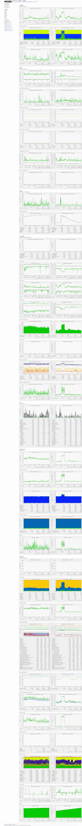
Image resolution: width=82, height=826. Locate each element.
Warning (6, 6)
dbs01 (5, 16)
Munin (14, 825)
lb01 (5, 17)
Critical (5, 5)
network (25, 1)
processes (31, 1)
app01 (20, 0)
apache (18, 1)
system (35, 1)
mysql (5, 25)
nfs (28, 1)
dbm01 (5, 15)
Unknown (6, 7)
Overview (14, 0)
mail (23, 1)
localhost (6, 19)
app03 (5, 13)
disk (21, 1)
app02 (5, 11)
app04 (5, 14)
